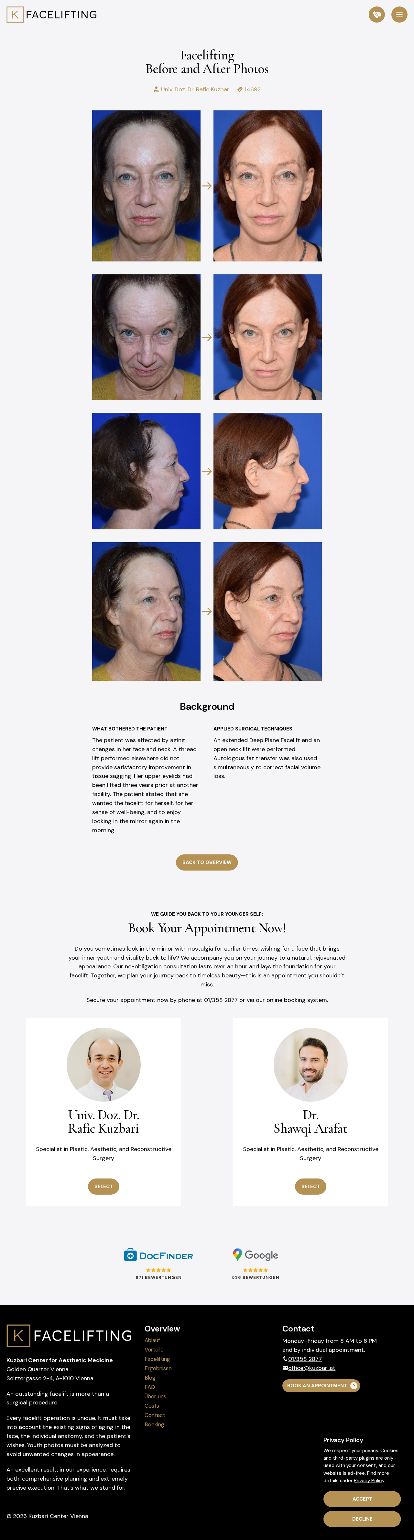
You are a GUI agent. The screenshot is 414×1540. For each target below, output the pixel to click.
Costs (152, 1405)
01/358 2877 (305, 1359)
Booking (154, 1424)
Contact (155, 1415)
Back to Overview (207, 862)
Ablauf (152, 1340)
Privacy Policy (369, 1480)
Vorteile (154, 1349)
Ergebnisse (158, 1368)
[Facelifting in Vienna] (51, 14)
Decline (362, 1519)
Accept (362, 1499)
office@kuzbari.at (311, 1368)
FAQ (150, 1387)
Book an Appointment (317, 1385)
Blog (150, 1377)
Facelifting (157, 1358)
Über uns (155, 1396)
